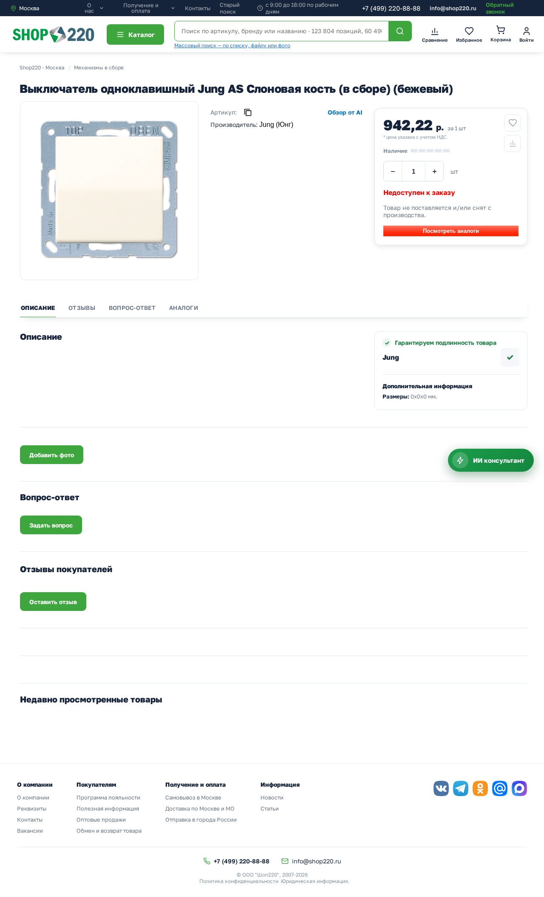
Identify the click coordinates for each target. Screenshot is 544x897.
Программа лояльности (108, 797)
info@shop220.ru (453, 8)
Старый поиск (230, 8)
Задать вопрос (51, 525)
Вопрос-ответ (132, 307)
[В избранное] (512, 123)
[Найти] (399, 31)
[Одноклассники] (480, 788)
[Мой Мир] (499, 788)
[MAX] (519, 788)
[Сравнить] (512, 143)
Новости (272, 797)
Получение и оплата (141, 8)
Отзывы (81, 307)
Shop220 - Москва (42, 67)
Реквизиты (31, 808)
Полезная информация (107, 808)
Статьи (270, 808)
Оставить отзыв (53, 601)
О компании (33, 797)
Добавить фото (51, 455)
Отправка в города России (201, 819)
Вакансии (30, 830)
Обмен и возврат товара (109, 830)
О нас (89, 8)
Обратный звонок (500, 8)
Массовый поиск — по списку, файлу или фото (232, 45)
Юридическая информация (314, 881)
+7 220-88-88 (391, 8)
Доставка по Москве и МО (200, 808)
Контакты (197, 8)
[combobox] (46, 8)
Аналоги (183, 307)
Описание (38, 307)
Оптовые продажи (101, 819)
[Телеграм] (460, 788)
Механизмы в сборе (99, 67)
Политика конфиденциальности (238, 881)
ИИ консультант (498, 460)
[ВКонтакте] (441, 788)
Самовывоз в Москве (193, 797)
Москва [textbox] (29, 8)
